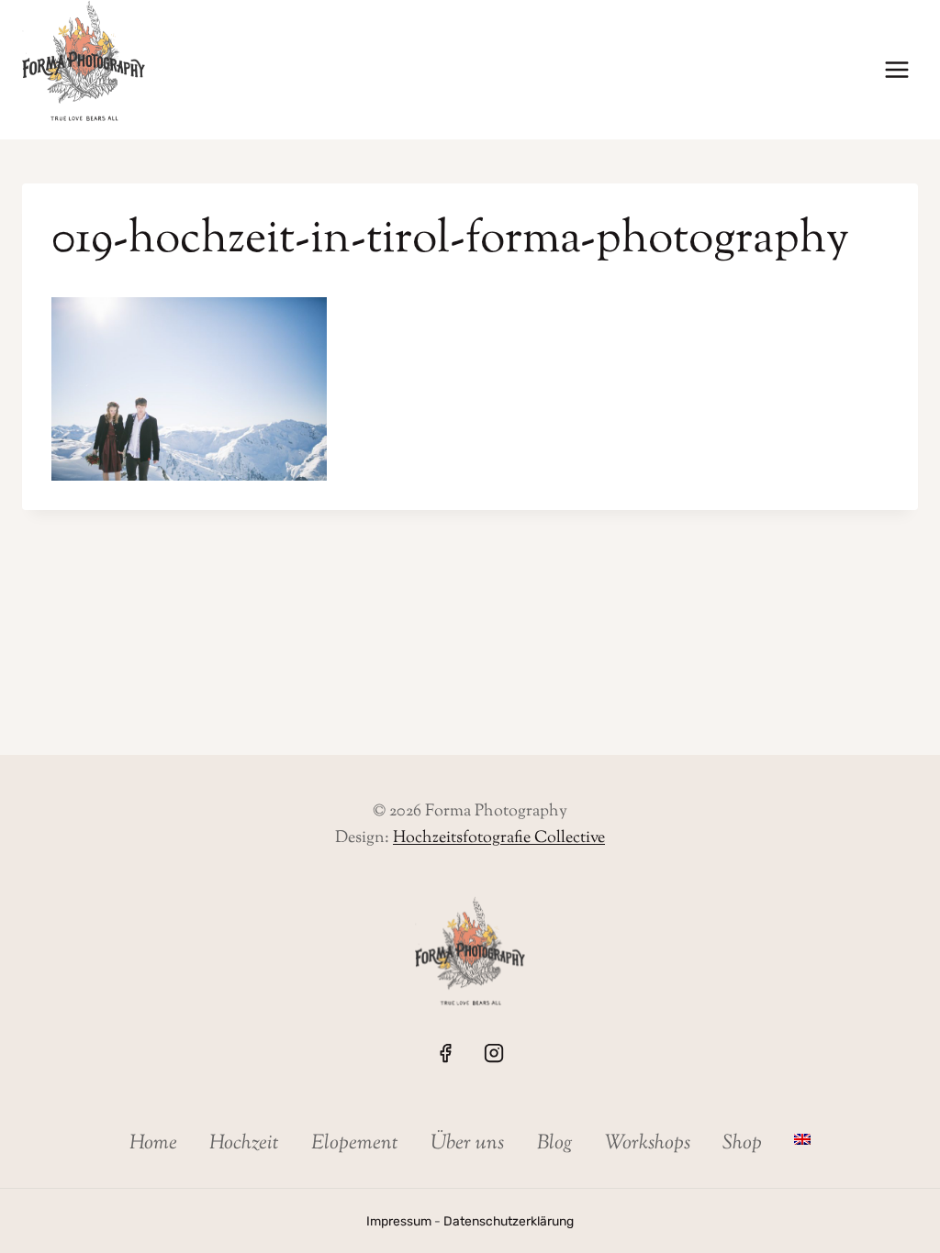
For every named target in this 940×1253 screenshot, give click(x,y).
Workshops (647, 1144)
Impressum (398, 1221)
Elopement (354, 1144)
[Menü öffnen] (896, 70)
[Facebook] (445, 1053)
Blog (555, 1144)
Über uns (467, 1144)
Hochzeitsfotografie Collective (499, 838)
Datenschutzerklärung (508, 1221)
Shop (742, 1144)
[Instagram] (494, 1053)
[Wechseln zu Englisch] (802, 1139)
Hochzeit (244, 1144)
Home (153, 1144)
